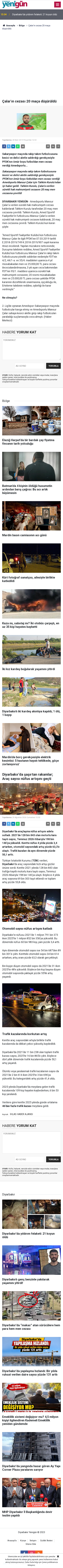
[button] (48, 146)
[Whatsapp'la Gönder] (18, 146)
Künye (23, 1540)
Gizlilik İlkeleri (46, 1540)
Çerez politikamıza (50, 1562)
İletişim (33, 1540)
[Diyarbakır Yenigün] (14, 4)
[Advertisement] (31, 66)
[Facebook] (4, 146)
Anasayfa (10, 25)
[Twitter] (9, 146)
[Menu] (57, 4)
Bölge (22, 25)
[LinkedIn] (13, 146)
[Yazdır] (23, 146)
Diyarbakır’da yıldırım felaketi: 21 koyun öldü (34, 14)
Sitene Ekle (31, 1544)
